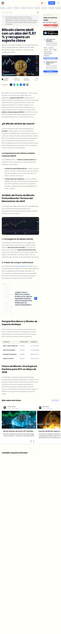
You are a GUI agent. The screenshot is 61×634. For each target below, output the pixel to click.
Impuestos (46, 55)
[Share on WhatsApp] (17, 85)
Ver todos (55, 400)
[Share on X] (11, 85)
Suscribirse (50, 71)
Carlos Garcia (11, 406)
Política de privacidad (53, 73)
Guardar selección (50, 58)
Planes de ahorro (48, 51)
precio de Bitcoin (20, 266)
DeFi (50, 49)
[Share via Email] (27, 85)
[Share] (33, 441)
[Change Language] (43, 3)
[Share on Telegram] (14, 85)
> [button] (33, 448)
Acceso (51, 3)
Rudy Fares (45, 406)
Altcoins (46, 49)
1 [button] (30, 448)
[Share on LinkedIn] (24, 85)
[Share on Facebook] (21, 85)
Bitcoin (45, 47)
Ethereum (51, 47)
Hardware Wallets (48, 53)
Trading (54, 49)
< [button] (27, 448)
